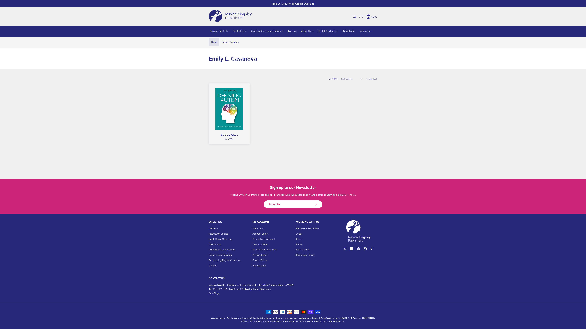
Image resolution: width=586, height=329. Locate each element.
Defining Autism (229, 135)
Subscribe (274, 204)
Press (299, 239)
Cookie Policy (259, 260)
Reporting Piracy (305, 254)
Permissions (302, 249)
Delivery (213, 228)
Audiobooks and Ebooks (222, 249)
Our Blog (214, 293)
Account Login (260, 233)
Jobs (298, 233)
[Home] (230, 16)
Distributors (215, 244)
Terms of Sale (259, 244)
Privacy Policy (260, 254)
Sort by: (333, 78)
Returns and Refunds (220, 254)
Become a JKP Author (308, 228)
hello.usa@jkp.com (260, 289)
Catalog (213, 265)
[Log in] (361, 16)
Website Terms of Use (264, 249)
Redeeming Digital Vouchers (224, 260)
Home (214, 42)
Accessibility (259, 265)
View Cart (257, 228)
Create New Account (263, 239)
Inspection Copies (218, 233)
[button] (354, 16)
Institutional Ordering (220, 239)
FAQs (299, 244)
